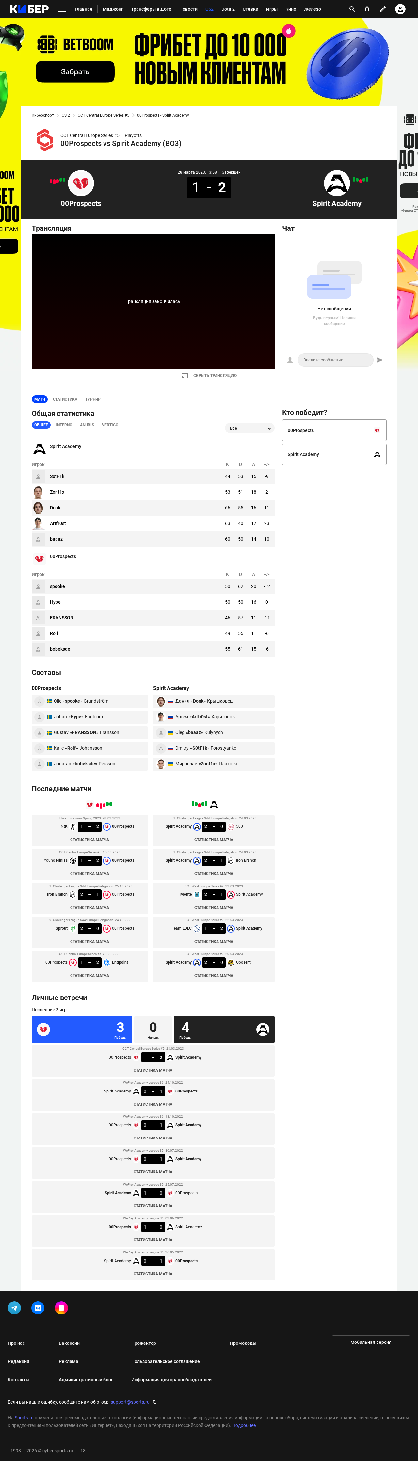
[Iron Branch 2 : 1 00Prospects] (57, 181)
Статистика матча (89, 840)
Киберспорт (43, 115)
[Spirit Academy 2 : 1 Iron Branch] (363, 180)
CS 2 (66, 115)
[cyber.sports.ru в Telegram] (16, 1309)
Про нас (16, 1343)
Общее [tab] (41, 425)
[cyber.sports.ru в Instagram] (63, 1309)
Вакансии (69, 1343)
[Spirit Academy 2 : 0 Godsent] (354, 179)
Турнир (93, 399)
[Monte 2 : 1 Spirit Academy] (360, 181)
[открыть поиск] (352, 9)
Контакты (18, 1379)
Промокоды (243, 1343)
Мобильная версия (371, 1342)
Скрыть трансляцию (215, 375)
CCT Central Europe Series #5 (103, 115)
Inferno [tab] (64, 425)
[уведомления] (367, 9)
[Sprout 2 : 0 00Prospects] (54, 181)
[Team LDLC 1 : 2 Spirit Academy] (357, 180)
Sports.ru (24, 1417)
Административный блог (86, 1379)
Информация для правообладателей (171, 1379)
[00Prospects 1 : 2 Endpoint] (51, 181)
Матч (39, 399)
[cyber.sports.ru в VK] (39, 1309)
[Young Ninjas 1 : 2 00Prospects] (60, 180)
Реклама (68, 1361)
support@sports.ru (130, 1402)
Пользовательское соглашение (165, 1361)
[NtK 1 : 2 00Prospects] (64, 180)
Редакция (18, 1361)
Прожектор (143, 1343)
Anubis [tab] (87, 425)
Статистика (65, 399)
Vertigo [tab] (110, 425)
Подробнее (244, 1425)
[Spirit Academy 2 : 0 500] (367, 179)
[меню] (62, 9)
